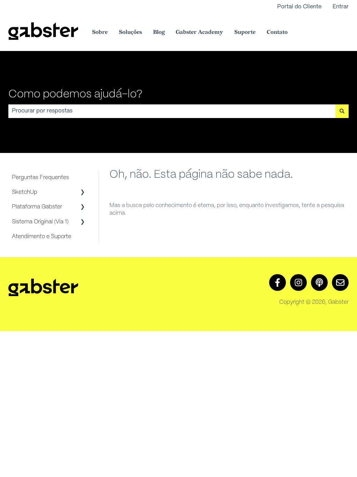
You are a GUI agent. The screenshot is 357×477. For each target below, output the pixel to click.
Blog (159, 32)
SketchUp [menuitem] (24, 192)
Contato (277, 32)
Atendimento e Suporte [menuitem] (41, 236)
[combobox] (171, 111)
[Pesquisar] (342, 111)
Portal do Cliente (299, 6)
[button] (82, 193)
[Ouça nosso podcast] (319, 282)
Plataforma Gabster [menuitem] (37, 207)
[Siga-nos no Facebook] (277, 282)
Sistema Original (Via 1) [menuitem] (40, 222)
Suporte (245, 32)
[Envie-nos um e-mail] (340, 282)
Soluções (130, 32)
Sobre (100, 32)
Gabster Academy (199, 32)
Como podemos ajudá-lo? (75, 94)
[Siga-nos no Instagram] (298, 282)
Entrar (341, 6)
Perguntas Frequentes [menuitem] (40, 177)
